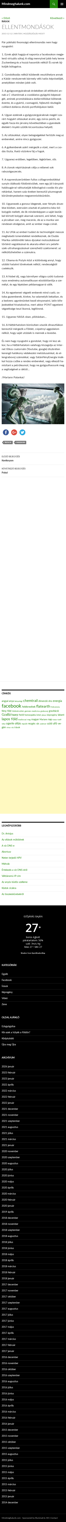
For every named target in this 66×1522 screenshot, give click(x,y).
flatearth (43, 706)
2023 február (8, 1073)
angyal (5, 701)
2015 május (8, 1472)
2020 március (9, 1194)
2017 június (8, 1321)
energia (57, 701)
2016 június (8, 1393)
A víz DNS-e (8, 846)
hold (21, 715)
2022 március (9, 1091)
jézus (44, 715)
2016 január (8, 1424)
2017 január (8, 1351)
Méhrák (6, 864)
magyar (35, 719)
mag (29, 720)
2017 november (10, 1291)
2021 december (10, 1109)
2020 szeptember (11, 1157)
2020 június (8, 1176)
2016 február (8, 1418)
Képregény (7, 992)
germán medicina (32, 711)
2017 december (10, 1284)
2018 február (8, 1272)
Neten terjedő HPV (11, 858)
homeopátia (30, 715)
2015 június (8, 1466)
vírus (9, 727)
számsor (43, 724)
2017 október (9, 1297)
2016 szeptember (11, 1375)
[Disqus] (33, 532)
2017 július (7, 1315)
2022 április (8, 1085)
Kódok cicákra (9, 888)
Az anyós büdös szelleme (14, 882)
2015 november (10, 1436)
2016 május (8, 1400)
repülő (24, 724)
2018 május (8, 1254)
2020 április (8, 1188)
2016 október (9, 1369)
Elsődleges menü (62, 4)
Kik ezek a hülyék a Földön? (16, 1032)
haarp (14, 714)
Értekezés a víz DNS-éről (14, 870)
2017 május (8, 1327)
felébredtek (29, 706)
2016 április (8, 1406)
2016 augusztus (10, 1381)
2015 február (8, 1490)
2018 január (8, 1278)
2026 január (8, 1067)
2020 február (8, 1200)
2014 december (10, 1502)
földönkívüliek (18, 711)
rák (37, 724)
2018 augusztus (10, 1236)
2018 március (9, 1266)
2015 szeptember (11, 1448)
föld (9, 711)
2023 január (8, 1079)
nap (50, 719)
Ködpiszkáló (8, 1038)
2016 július (7, 1387)
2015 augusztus (10, 1454)
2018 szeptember (11, 1230)
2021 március (9, 1139)
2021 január (8, 1145)
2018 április (8, 1260)
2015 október (9, 1442)
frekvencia (55, 707)
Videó (5, 998)
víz (12, 727)
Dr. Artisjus (7, 834)
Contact (54, 1518)
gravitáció (54, 711)
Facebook (7, 980)
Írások (5, 22)
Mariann (20, 442)
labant (61, 715)
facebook (11, 706)
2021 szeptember (11, 1121)
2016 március (9, 1412)
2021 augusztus (10, 1127)
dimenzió (43, 701)
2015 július (7, 1460)
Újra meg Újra (9, 1044)
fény (4, 711)
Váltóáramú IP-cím (11, 876)
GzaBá (6, 714)
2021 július (7, 1133)
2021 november (10, 1115)
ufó (55, 723)
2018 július (7, 1242)
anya (11, 701)
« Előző (6, 18)
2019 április (8, 1212)
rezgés (31, 723)
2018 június (8, 1248)
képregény (52, 715)
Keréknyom (11, 459)
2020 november (10, 1151)
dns (50, 701)
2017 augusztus (10, 1309)
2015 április (8, 1478)
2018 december (10, 1218)
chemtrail (30, 701)
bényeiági (19, 701)
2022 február (8, 1097)
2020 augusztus (10, 1163)
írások (8, 442)
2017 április (8, 1333)
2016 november (10, 1363)
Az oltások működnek (13, 840)
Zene (4, 1004)
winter (18, 34)
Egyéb (5, 974)
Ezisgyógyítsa (8, 1026)
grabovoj (44, 711)
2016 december (10, 1357)
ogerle (10, 723)
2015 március (9, 1484)
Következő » (57, 18)
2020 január (8, 1206)
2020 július (7, 1169)
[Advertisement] (33, 781)
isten (38, 715)
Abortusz (6, 852)
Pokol (14, 471)
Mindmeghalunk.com (16, 4)
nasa (55, 720)
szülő (49, 724)
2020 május (8, 1182)
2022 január (8, 1103)
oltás (18, 723)
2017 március (9, 1339)
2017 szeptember (11, 1303)
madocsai (22, 720)
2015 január (8, 1496)
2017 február (8, 1345)
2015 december (10, 1430)
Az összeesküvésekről (13, 894)
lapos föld (9, 719)
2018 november (10, 1224)
